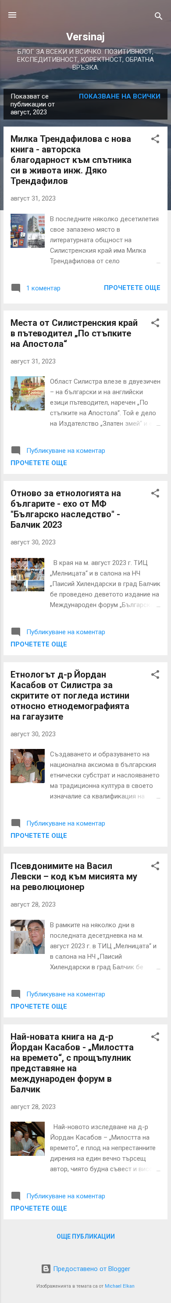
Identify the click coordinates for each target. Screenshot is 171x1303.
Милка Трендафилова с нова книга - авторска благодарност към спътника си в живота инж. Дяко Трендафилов (71, 160)
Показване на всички (119, 96)
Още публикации (86, 1236)
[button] (155, 140)
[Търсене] (158, 17)
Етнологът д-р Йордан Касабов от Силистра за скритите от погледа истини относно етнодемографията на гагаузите (70, 695)
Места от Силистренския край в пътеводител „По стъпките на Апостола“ (74, 333)
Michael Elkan (120, 1286)
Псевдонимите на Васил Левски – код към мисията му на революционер (74, 876)
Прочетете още (132, 288)
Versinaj (85, 37)
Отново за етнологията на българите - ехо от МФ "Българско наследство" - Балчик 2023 (66, 509)
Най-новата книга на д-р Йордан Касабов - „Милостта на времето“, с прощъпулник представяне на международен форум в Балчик (72, 1063)
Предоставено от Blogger (90, 1269)
